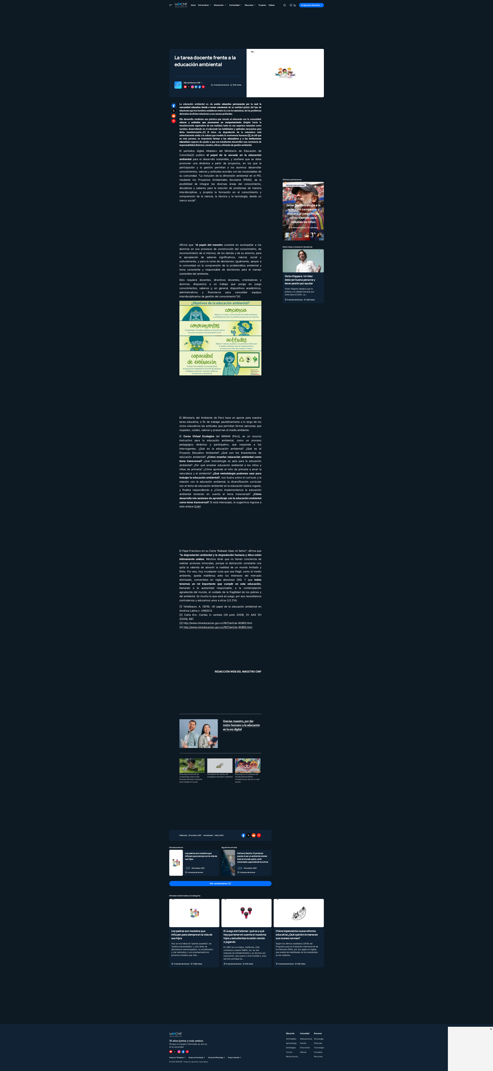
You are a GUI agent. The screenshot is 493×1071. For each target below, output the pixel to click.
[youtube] (185, 87)
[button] (171, 5)
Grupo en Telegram (176, 1057)
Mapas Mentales (310, 185)
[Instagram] (179, 1052)
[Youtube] (171, 1052)
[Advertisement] (246, 28)
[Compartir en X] (173, 110)
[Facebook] (183, 1052)
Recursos (289, 189)
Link (197, 506)
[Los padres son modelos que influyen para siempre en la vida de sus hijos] (176, 863)
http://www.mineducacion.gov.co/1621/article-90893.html (218, 627)
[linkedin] (196, 87)
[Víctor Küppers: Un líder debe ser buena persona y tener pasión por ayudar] (303, 260)
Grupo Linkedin (233, 1057)
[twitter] (189, 87)
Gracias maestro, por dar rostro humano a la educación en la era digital (241, 725)
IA (298, 185)
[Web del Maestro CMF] (178, 85)
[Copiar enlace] (173, 121)
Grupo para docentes (310, 5)
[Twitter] (175, 1052)
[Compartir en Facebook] (173, 105)
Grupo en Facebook (195, 1057)
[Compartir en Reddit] (173, 115)
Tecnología (302, 189)
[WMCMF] (187, 1052)
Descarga (289, 185)
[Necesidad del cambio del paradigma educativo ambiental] (220, 765)
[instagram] (192, 87)
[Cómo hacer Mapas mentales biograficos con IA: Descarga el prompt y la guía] (303, 211)
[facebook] (199, 87)
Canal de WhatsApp (215, 1057)
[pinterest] (203, 87)
